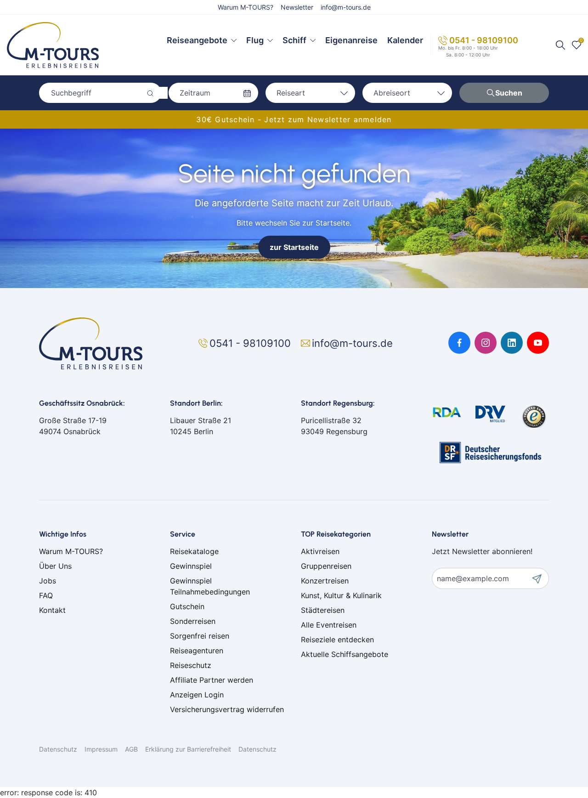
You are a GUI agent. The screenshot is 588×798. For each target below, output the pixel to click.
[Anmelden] (540, 578)
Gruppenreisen (326, 566)
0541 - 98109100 (483, 40)
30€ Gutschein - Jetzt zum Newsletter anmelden (293, 119)
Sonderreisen (192, 621)
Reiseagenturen (196, 650)
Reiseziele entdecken (337, 639)
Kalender (405, 40)
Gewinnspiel (191, 566)
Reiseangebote (197, 40)
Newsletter (297, 7)
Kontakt (52, 610)
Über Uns (55, 566)
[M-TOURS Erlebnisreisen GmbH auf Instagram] (486, 343)
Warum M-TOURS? (245, 7)
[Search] (560, 45)
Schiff (294, 40)
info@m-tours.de (346, 7)
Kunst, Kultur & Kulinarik (341, 595)
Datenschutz (58, 749)
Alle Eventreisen (328, 624)
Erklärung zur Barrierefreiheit (188, 749)
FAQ (46, 595)
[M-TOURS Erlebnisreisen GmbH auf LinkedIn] (512, 343)
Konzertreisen (325, 580)
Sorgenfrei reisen (199, 635)
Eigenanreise (351, 40)
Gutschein (187, 606)
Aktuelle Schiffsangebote (344, 654)
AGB (131, 749)
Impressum (101, 749)
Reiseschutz (190, 665)
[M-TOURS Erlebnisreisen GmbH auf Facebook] (459, 343)
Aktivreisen (320, 551)
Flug (255, 40)
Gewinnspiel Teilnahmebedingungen (210, 586)
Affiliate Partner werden (211, 680)
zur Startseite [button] (294, 247)
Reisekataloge (194, 551)
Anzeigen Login (197, 694)
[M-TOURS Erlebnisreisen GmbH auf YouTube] (538, 343)
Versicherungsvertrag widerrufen (227, 709)
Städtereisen (323, 610)
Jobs (47, 580)
